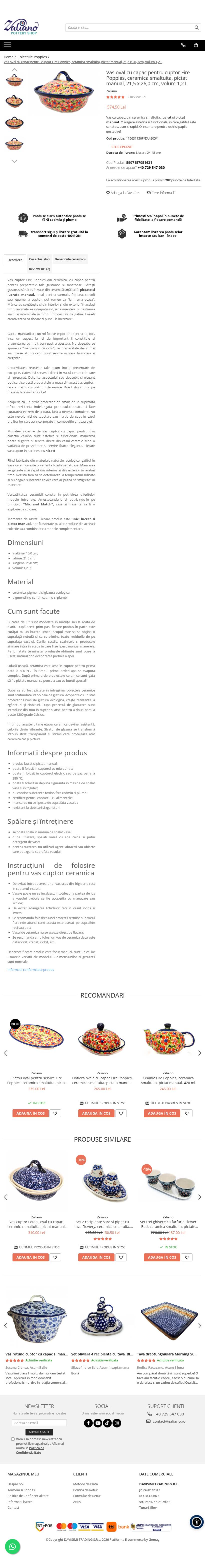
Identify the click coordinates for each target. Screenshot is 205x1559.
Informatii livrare (20, 1501)
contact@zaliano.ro (169, 1421)
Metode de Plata (85, 1484)
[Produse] (8, 46)
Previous (14, 70)
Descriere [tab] (15, 260)
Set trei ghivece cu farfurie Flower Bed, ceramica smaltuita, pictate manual (168, 1224)
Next (14, 160)
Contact (13, 1507)
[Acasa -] (29, 27)
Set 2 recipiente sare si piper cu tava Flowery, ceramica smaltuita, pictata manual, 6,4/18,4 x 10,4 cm (102, 1224)
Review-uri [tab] (39, 269)
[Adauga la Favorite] (55, 1113)
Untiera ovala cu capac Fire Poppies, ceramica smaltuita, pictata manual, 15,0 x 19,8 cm (102, 1080)
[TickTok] (107, 1423)
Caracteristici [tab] (39, 259)
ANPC (77, 1501)
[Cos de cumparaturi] (195, 45)
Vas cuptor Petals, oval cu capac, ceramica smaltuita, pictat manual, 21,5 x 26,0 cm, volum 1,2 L (37, 1224)
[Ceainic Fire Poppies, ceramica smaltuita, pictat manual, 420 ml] (168, 1038)
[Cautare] (196, 28)
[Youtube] (98, 1423)
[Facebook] (88, 1423)
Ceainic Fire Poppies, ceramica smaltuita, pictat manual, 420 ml (168, 1080)
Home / (10, 57)
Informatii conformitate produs (31, 969)
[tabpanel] (63, 91)
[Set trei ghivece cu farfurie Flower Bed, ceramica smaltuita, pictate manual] (168, 1182)
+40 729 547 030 (168, 1413)
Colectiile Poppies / (34, 57)
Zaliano (111, 91)
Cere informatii (162, 192)
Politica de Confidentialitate (30, 1450)
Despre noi (16, 1484)
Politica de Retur (85, 1490)
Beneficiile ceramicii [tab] (70, 259)
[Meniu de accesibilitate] (197, 1522)
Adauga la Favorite (124, 192)
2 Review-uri (137, 97)
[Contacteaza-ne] (183, 45)
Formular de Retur (86, 1495)
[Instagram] (116, 1423)
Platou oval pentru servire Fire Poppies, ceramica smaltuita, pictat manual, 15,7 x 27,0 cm (36, 1080)
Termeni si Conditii (21, 1490)
